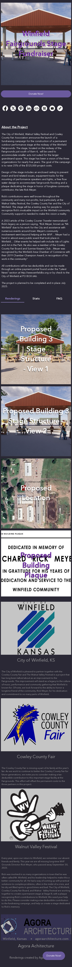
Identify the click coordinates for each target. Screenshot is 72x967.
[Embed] (36, 108)
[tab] (12, 298)
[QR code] (44, 108)
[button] (36, 93)
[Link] (60, 108)
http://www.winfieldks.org (35, 273)
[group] (36, 452)
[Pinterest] (21, 108)
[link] (5, 108)
